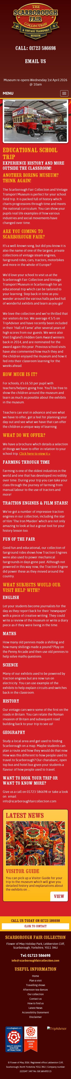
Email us (35, 61)
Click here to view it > (34, 454)
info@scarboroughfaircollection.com (35, 960)
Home (35, 976)
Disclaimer (35, 1017)
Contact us (35, 998)
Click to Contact (35, 926)
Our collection (35, 994)
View (59, 896)
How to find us (35, 1003)
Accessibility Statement (35, 1012)
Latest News (35, 1007)
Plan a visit (35, 980)
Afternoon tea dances (35, 989)
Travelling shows (35, 985)
